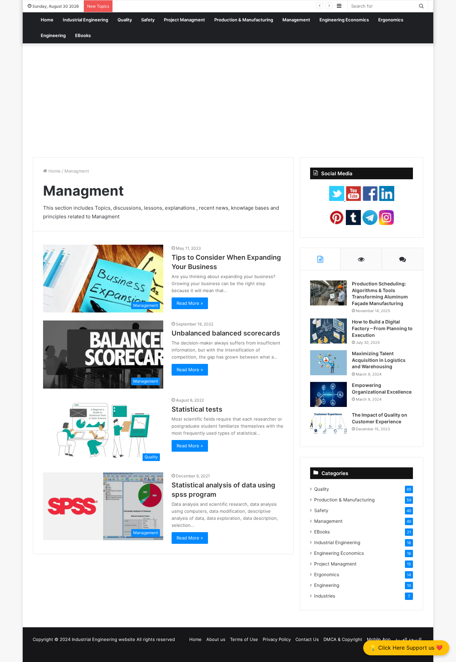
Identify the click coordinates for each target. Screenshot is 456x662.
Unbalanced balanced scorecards (226, 333)
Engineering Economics (344, 19)
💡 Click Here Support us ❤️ (406, 647)
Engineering (53, 35)
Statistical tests (197, 409)
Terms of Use (244, 639)
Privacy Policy (277, 639)
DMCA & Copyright (342, 639)
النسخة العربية (408, 639)
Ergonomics (390, 19)
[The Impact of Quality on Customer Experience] (328, 424)
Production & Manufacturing (243, 19)
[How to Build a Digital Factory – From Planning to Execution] (328, 331)
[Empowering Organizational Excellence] (328, 394)
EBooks (83, 35)
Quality (125, 19)
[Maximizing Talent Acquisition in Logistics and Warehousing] (328, 362)
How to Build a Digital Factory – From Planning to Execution (382, 328)
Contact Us (307, 639)
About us (215, 639)
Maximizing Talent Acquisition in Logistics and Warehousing (379, 360)
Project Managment (184, 19)
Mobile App (379, 639)
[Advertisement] (228, 100)
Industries (324, 596)
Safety (148, 19)
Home (47, 19)
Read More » (190, 303)
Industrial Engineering (85, 19)
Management (296, 19)
